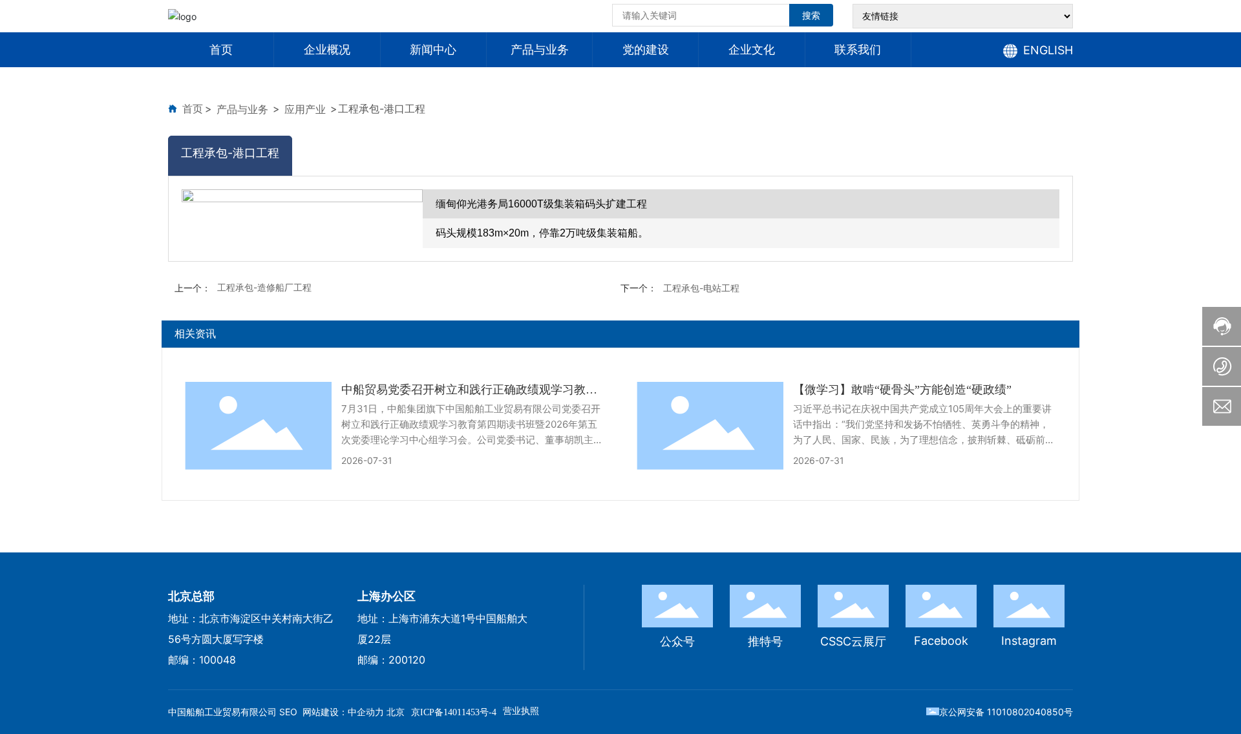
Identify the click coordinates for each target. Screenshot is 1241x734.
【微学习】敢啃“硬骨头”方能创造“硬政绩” (902, 389)
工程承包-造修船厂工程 (264, 287)
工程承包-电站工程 (701, 287)
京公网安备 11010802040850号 (1006, 711)
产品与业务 (242, 109)
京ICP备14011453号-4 (453, 712)
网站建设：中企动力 (343, 711)
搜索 (811, 15)
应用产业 (305, 109)
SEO (288, 711)
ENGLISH (1048, 50)
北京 (396, 711)
